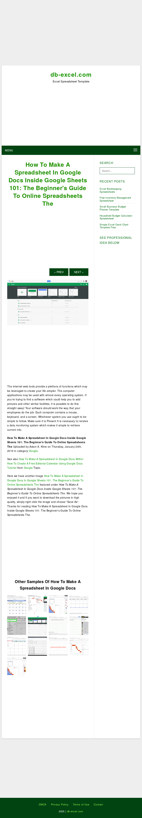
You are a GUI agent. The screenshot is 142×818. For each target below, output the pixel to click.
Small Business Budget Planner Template (113, 208)
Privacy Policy (60, 804)
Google (33, 451)
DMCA (42, 804)
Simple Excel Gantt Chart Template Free (114, 226)
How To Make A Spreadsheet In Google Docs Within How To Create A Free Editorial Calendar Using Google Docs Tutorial (45, 463)
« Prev (59, 272)
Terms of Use (81, 804)
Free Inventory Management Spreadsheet (115, 199)
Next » (79, 272)
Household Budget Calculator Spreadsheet (116, 217)
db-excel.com (71, 74)
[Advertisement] (71, 34)
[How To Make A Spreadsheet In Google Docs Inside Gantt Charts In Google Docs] (79, 646)
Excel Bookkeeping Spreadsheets (110, 190)
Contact (98, 804)
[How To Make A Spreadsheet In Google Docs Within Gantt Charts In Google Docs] (58, 604)
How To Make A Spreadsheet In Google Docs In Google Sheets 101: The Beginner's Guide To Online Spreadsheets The (45, 480)
